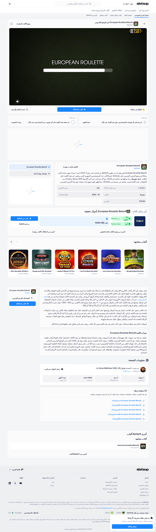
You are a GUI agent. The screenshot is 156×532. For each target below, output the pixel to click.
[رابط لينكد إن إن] (9, 483)
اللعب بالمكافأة (78, 109)
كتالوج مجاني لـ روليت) (70, 167)
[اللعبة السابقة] (17, 242)
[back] (144, 23)
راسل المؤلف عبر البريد (52, 369)
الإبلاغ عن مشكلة (136, 109)
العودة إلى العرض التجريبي (21, 298)
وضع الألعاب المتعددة (23, 24)
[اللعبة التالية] (11, 242)
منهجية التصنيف (143, 485)
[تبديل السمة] (9, 3)
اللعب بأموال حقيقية (116, 15)
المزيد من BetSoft (91, 15)
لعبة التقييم (86, 122)
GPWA (119, 513)
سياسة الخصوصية (111, 482)
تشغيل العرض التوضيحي (142, 15)
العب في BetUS (22, 218)
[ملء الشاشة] (11, 23)
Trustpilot (15, 513)
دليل (53, 482)
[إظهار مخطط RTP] (138, 188)
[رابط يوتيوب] (20, 483)
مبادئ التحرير (144, 489)
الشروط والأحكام (111, 485)
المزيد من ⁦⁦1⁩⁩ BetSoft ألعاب (78, 454)
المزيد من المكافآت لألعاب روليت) (43, 232)
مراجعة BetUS (24, 224)
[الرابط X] (15, 483)
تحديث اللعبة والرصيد (18, 109)
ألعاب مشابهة (103, 15)
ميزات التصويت (16, 122)
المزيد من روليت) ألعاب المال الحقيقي (112, 232)
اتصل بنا (126, 4)
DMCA (107, 513)
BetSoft (137, 168)
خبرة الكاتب (126, 371)
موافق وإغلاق (132, 526)
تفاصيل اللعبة (128, 15)
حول (131, 4)
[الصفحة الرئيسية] (143, 3)
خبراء (147, 482)
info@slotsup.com (107, 508)
